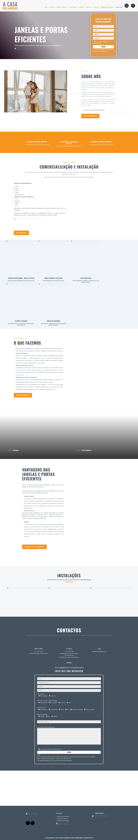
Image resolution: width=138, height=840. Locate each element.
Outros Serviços (73, 7)
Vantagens (81, 7)
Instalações (89, 7)
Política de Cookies (62, 818)
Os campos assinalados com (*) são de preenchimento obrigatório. (54, 760)
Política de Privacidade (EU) (54, 749)
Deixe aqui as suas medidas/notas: (46, 727)
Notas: (39, 755)
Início (46, 7)
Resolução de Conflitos (63, 820)
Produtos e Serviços (62, 7)
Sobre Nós (52, 7)
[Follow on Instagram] (32, 823)
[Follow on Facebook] (28, 823)
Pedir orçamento (86, 450)
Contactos (96, 7)
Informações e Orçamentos (107, 7)
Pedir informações (90, 116)
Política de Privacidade (63, 816)
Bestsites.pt (89, 838)
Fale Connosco (21, 233)
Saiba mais (16, 450)
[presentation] (5, 599)
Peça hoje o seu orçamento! (34, 547)
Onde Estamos (119, 7)
